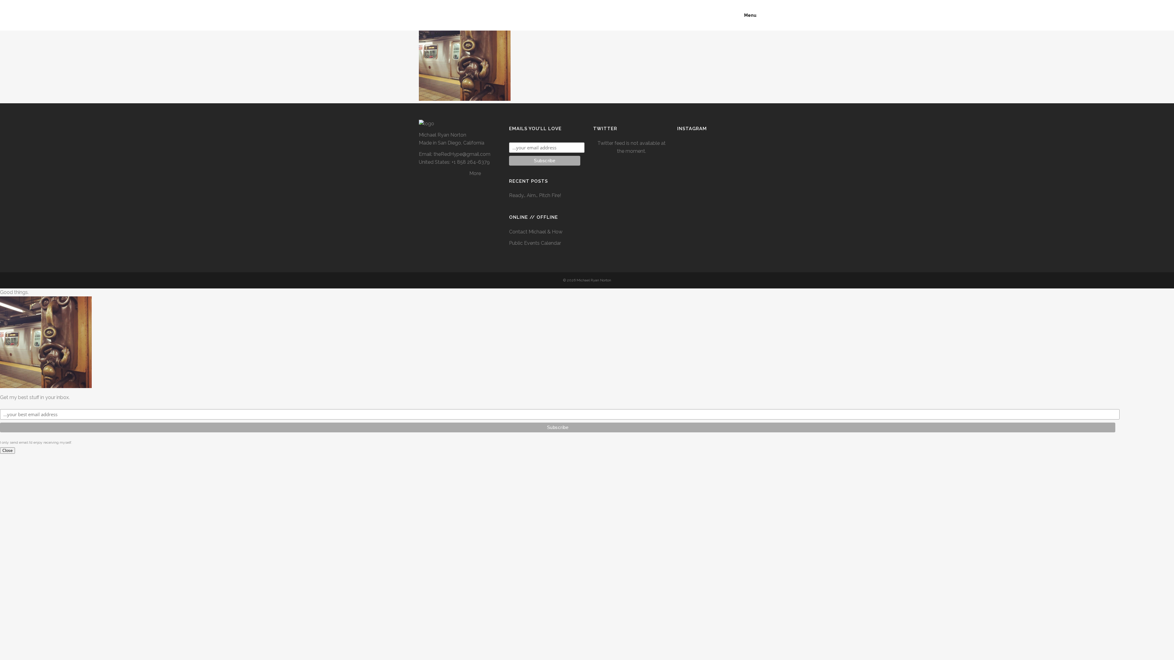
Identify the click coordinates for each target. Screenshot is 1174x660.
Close (7, 450)
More (475, 173)
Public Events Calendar (535, 243)
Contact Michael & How (536, 232)
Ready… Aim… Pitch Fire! (535, 195)
